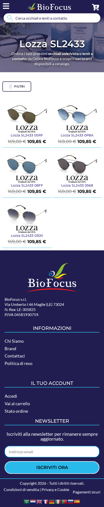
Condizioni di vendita (21, 489)
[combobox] (52, 18)
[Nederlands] (33, 501)
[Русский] (71, 501)
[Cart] (95, 7)
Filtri (19, 86)
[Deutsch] (52, 501)
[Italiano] (58, 501)
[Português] (64, 501)
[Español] (77, 501)
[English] (39, 501)
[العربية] (27, 501)
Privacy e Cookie (55, 489)
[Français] (46, 501)
